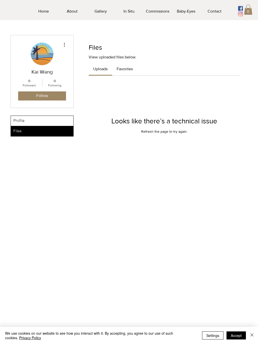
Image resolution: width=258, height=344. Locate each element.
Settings (212, 335)
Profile (18, 120)
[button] (248, 10)
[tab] (100, 69)
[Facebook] (240, 8)
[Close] (252, 335)
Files (17, 131)
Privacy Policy (30, 337)
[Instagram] (240, 14)
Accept (236, 335)
